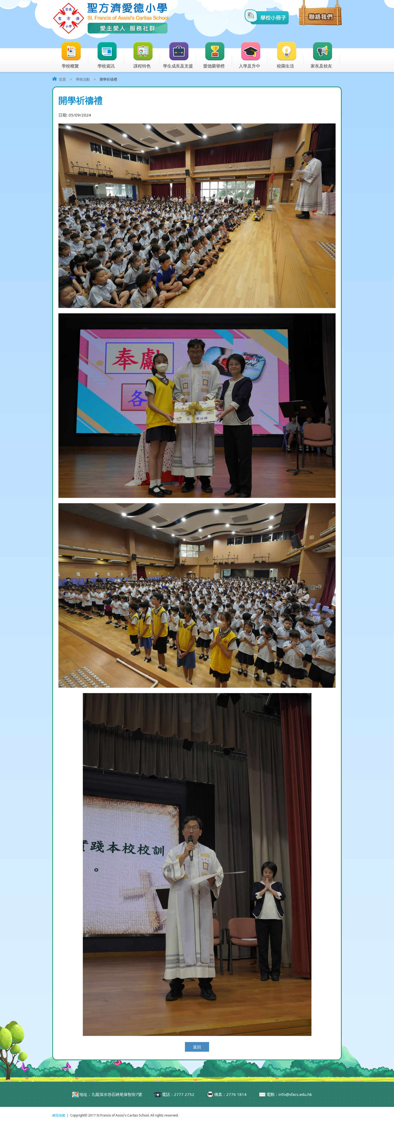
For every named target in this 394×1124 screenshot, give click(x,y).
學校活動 (83, 79)
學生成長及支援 (178, 66)
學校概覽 (70, 66)
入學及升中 (249, 66)
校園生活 (285, 66)
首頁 (62, 79)
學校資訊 (106, 66)
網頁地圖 (58, 1115)
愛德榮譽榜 (214, 66)
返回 (197, 1047)
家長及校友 (321, 66)
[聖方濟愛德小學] (110, 33)
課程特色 (142, 66)
